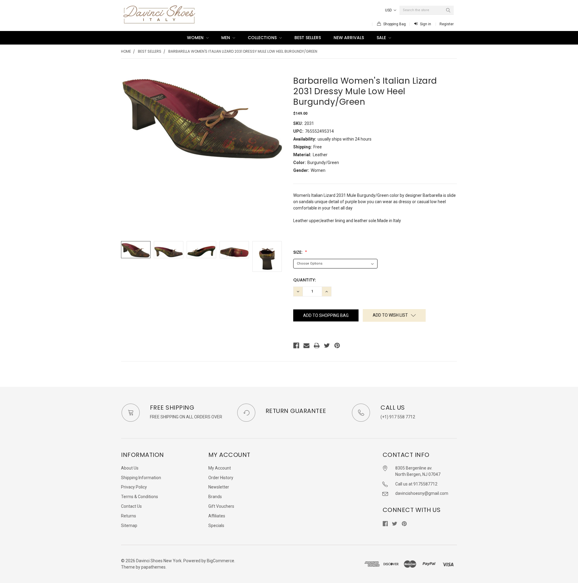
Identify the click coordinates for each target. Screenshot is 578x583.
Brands (215, 496)
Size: (298, 252)
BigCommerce (220, 560)
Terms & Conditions (139, 496)
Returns (128, 515)
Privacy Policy (134, 487)
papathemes (153, 567)
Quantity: (304, 280)
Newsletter (218, 487)
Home (126, 51)
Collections (263, 38)
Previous (127, 256)
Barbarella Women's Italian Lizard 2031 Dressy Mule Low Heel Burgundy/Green (242, 51)
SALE (382, 38)
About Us (129, 468)
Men (226, 38)
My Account (219, 468)
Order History (220, 477)
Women (196, 38)
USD (389, 10)
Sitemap (129, 525)
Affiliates (216, 515)
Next (279, 256)
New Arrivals (349, 38)
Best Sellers (307, 38)
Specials (216, 525)
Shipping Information (141, 477)
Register (447, 24)
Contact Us (131, 506)
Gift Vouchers (221, 506)
